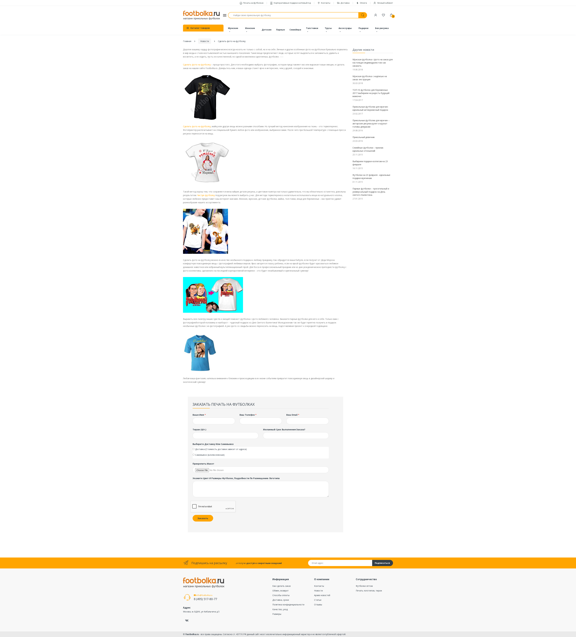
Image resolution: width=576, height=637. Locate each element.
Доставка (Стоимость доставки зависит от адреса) (221, 449)
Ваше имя (199, 414)
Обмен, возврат (280, 590)
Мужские (233, 28)
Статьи (317, 599)
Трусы (328, 28)
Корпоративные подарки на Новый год (292, 2)
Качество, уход (280, 609)
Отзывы (318, 604)
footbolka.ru (192, 634)
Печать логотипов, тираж (369, 590)
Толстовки (312, 28)
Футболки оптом (364, 586)
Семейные (295, 29)
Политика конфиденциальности (288, 604)
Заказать (203, 518)
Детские (267, 29)
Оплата (363, 2)
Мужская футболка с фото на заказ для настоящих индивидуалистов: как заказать (372, 62)
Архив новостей (322, 595)
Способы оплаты (281, 595)
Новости (204, 41)
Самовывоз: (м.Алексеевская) (210, 454)
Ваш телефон (248, 414)
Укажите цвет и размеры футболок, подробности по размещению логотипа (236, 478)
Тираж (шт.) (199, 429)
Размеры (276, 614)
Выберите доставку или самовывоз (213, 444)
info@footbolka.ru (204, 595)
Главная (187, 41)
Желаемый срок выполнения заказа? (284, 429)
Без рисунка (382, 28)
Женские (250, 28)
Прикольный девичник (363, 137)
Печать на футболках (253, 2)
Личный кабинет (385, 2)
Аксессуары (345, 28)
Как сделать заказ (281, 586)
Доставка (345, 2)
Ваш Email (292, 414)
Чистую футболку (206, 195)
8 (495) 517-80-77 (205, 599)
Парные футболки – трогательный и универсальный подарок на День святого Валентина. (370, 191)
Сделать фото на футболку (197, 64)
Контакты (325, 2)
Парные (280, 29)
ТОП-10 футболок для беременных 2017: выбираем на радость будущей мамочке (370, 93)
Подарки (363, 28)
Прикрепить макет (203, 463)
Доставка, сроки (280, 599)
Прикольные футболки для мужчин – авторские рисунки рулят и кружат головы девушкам (370, 123)
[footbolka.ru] (201, 15)
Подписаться (382, 563)
